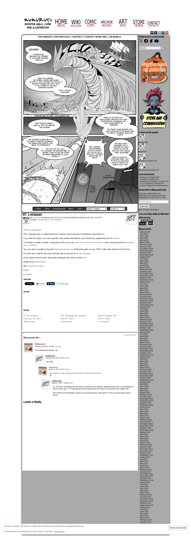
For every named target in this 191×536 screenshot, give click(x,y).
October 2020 (145, 378)
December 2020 (146, 374)
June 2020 (144, 386)
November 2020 (146, 376)
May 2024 (144, 288)
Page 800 (142, 152)
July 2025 (144, 259)
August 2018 (145, 432)
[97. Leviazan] (80, 203)
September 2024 (147, 280)
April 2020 (144, 390)
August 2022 (145, 332)
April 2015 (144, 516)
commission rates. (35, 266)
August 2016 (145, 482)
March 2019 (145, 418)
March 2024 (145, 292)
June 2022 (144, 336)
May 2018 (144, 438)
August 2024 (145, 282)
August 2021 (145, 357)
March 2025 (145, 267)
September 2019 (147, 405)
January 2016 (145, 497)
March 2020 (145, 393)
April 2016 (144, 491)
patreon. (117, 238)
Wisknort (40, 344)
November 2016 (146, 476)
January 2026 (145, 246)
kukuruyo (36, 218)
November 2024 (146, 276)
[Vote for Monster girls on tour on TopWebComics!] (145, 225)
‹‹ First (38, 208)
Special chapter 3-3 (107, 315)
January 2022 (145, 347)
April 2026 (144, 240)
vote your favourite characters (89, 242)
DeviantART (152, 32)
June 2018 (144, 436)
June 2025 (144, 261)
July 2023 (144, 309)
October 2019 (145, 403)
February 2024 (146, 294)
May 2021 (144, 363)
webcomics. (41, 262)
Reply (59, 346)
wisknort (53, 367)
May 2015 (144, 514)
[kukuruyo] (39, 359)
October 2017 (145, 453)
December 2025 (146, 249)
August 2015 (145, 507)
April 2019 (144, 416)
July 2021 (144, 359)
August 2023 (145, 307)
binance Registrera (147, 186)
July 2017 (144, 459)
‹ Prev (47, 208)
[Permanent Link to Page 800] (141, 149)
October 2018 (145, 428)
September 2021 (147, 355)
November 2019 (146, 401)
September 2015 (147, 505)
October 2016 (145, 478)
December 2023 (146, 299)
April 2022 (144, 340)
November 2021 (146, 351)
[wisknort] (42, 375)
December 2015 (146, 499)
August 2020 (145, 382)
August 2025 (145, 257)
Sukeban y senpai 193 (147, 161)
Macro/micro (163, 186)
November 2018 (146, 426)
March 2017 (145, 468)
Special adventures (64, 249)
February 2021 (146, 370)
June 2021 (144, 361)
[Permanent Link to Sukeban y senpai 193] (141, 159)
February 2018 (146, 445)
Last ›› (80, 208)
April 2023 (144, 315)
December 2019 (146, 399)
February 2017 (146, 470)
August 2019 (145, 407)
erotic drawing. (84, 253)
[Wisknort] (28, 351)
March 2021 (145, 368)
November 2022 (146, 326)
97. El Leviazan (30, 315)
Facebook (156, 32)
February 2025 (146, 269)
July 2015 (144, 509)
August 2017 (145, 457)
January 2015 (145, 522)
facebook (27, 274)
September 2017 (147, 455)
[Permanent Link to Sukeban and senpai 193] (141, 168)
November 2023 (146, 301)
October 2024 (145, 278)
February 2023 (146, 320)
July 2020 (144, 384)
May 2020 (144, 388)
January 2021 (145, 372)
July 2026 (144, 234)
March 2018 (145, 443)
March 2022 (145, 342)
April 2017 (144, 466)
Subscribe (144, 206)
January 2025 (145, 272)
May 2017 (144, 464)
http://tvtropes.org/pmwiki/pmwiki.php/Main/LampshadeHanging (75, 373)
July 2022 (144, 334)
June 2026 (144, 236)
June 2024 (144, 286)
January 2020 (145, 397)
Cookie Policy (58, 531)
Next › (71, 208)
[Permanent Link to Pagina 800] (141, 140)
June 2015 (144, 512)
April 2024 (144, 290)
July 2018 (144, 434)
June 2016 (144, 486)
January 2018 (145, 447)
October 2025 (145, 253)
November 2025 (146, 251)
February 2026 (146, 244)
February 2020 (146, 395)
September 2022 (147, 330)
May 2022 (144, 338)
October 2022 (145, 328)
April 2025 (144, 265)
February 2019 (146, 420)
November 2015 (146, 501)
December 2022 (146, 324)
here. (84, 257)
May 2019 (144, 413)
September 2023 (147, 305)
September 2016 (147, 480)
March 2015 (145, 518)
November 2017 (146, 451)
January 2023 (145, 322)
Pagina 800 (143, 142)
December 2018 (146, 424)
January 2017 (145, 472)
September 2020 (147, 380)
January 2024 (145, 297)
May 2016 (144, 489)
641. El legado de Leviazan (73, 315)
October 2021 (145, 353)
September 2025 (147, 255)
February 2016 (146, 495)
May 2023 (144, 313)
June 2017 (144, 461)
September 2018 (147, 430)
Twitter (159, 32)
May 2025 (144, 263)
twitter (26, 270)
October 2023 (145, 303)
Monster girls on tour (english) (50, 220)
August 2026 (145, 232)
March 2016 (145, 493)
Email (163, 32)
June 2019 (144, 411)
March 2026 (145, 242)
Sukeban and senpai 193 (148, 170)
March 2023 (145, 317)
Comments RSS (129, 335)
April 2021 (144, 365)
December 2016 (146, 474)
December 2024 (146, 274)
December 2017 (146, 449)
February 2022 (146, 345)
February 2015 (146, 520)
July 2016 (144, 484)
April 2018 (144, 441)
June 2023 (144, 311)
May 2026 (144, 238)
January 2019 (145, 422)
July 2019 (144, 409)
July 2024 (144, 284)
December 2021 (146, 349)
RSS (167, 32)
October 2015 (145, 503)
